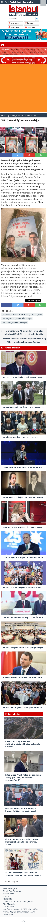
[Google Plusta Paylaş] (29, 155)
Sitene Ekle (7, 899)
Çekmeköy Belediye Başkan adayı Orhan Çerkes (22, 314)
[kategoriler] (44, 44)
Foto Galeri (31, 27)
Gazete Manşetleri (10, 888)
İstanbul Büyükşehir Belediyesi (14, 322)
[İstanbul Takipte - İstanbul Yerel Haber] (23, 10)
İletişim (30, 23)
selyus (23, 921)
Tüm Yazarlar (8, 906)
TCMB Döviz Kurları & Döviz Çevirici (18, 901)
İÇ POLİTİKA (18, 115)
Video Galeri (15, 27)
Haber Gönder (8, 893)
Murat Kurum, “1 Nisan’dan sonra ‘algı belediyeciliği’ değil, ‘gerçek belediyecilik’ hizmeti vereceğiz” (23, 334)
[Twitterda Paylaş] (18, 155)
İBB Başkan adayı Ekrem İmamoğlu (17, 318)
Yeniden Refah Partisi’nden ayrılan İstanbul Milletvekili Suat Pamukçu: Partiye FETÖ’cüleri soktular (24, 341)
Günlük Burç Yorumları (12, 891)
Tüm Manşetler (9, 904)
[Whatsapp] (41, 155)
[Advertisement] (23, 88)
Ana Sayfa (14, 23)
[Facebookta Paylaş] (6, 155)
